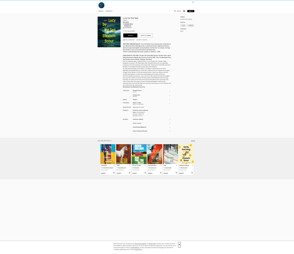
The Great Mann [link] (152, 165)
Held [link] (165, 165)
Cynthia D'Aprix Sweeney (107, 167)
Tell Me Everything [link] (184, 165)
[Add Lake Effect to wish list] (114, 173)
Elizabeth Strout (128, 24)
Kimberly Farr (127, 26)
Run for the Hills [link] (136, 165)
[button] (177, 11)
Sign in (191, 11)
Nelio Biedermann (122, 167)
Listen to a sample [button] (145, 35)
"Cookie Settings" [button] (134, 247)
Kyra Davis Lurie (152, 167)
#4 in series (126, 22)
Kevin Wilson (136, 167)
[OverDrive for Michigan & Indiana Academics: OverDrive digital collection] (101, 5)
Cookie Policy (138, 249)
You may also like (104, 141)
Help (193, 2)
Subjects (100, 11)
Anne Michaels (168, 167)
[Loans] (184, 11)
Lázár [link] (118, 165)
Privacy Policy (152, 244)
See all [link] (193, 141)
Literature (190, 25)
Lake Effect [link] (104, 165)
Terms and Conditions (140, 244)
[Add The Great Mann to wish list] (161, 173)
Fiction (183, 25)
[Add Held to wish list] (176, 173)
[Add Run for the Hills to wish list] (145, 173)
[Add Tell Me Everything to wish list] (192, 173)
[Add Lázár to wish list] (129, 173)
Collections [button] (109, 11)
